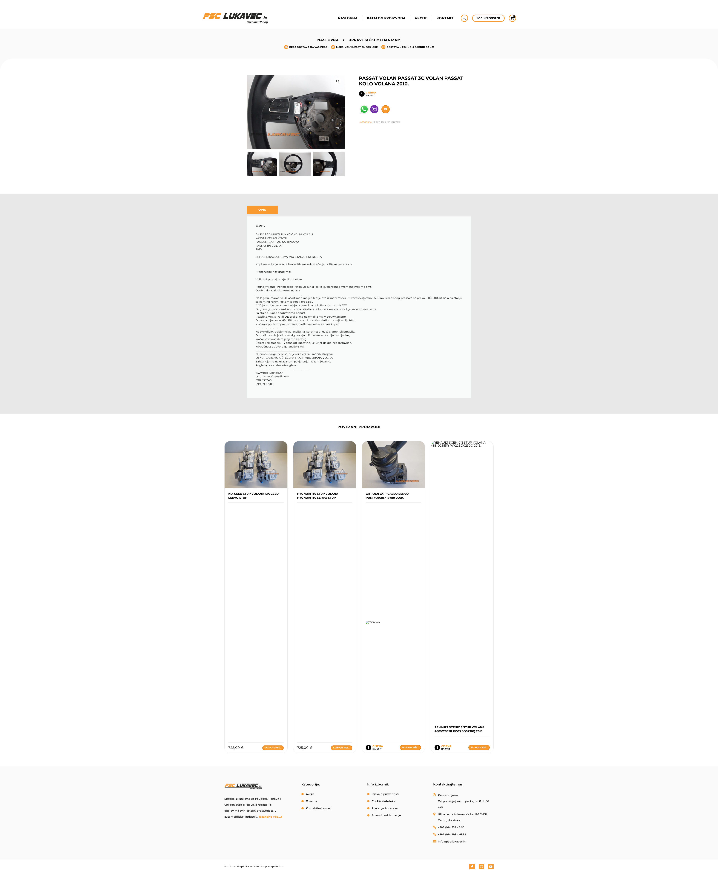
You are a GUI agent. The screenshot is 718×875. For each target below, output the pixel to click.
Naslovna (348, 18)
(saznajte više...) (270, 816)
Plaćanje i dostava (385, 808)
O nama (311, 801)
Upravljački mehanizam (375, 40)
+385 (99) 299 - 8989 (452, 834)
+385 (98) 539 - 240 (451, 827)
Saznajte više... (273, 748)
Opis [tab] (262, 209)
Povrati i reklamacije (386, 815)
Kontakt (445, 18)
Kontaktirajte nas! (318, 808)
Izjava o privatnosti (385, 794)
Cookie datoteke (383, 801)
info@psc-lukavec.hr (452, 841)
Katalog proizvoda (386, 18)
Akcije (421, 18)
